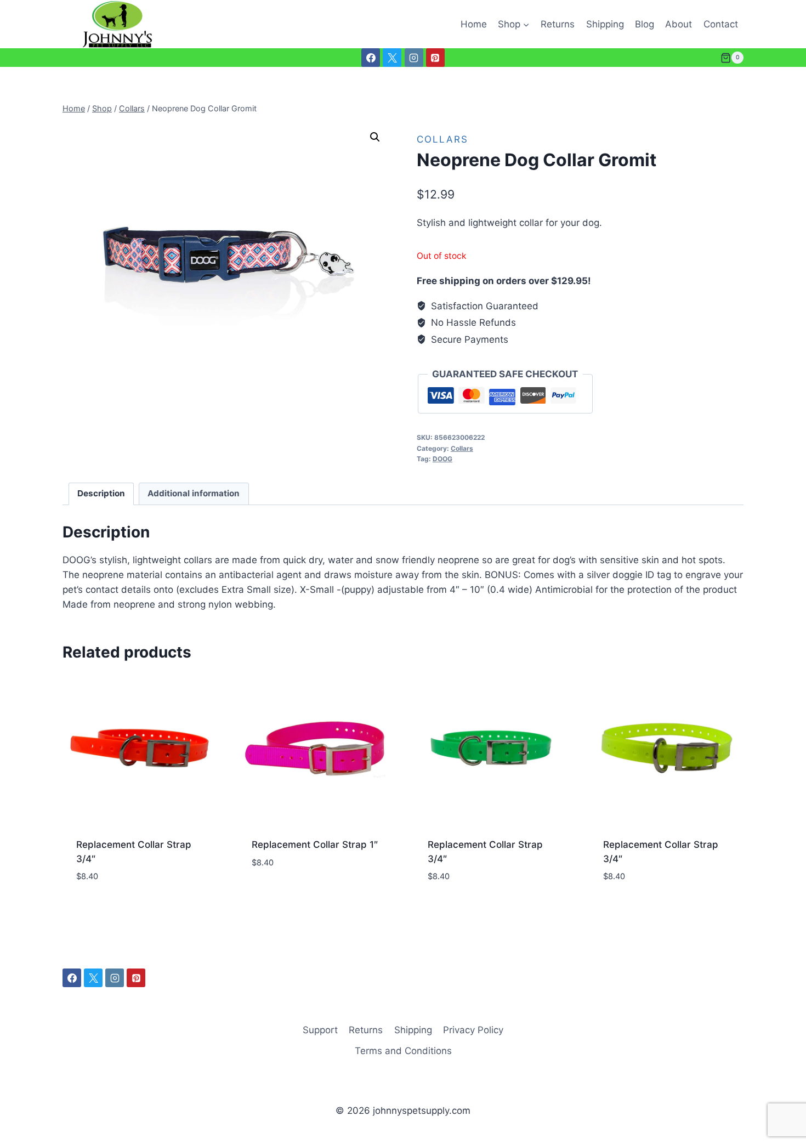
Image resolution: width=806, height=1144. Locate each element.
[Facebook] (370, 57)
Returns (558, 24)
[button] (375, 137)
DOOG (442, 459)
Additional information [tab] (193, 493)
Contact (720, 24)
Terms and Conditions (403, 1050)
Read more (275, 895)
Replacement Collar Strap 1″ (315, 844)
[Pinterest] (435, 57)
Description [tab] (101, 493)
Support (320, 1029)
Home (474, 24)
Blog (644, 24)
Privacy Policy (473, 1029)
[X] (392, 57)
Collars (442, 139)
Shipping (605, 24)
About (678, 24)
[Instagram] (414, 57)
